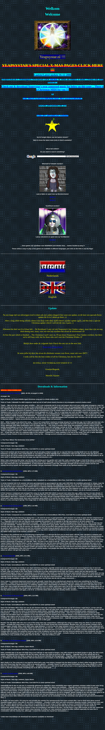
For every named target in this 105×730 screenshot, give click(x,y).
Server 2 (52, 200)
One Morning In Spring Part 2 (12, 506)
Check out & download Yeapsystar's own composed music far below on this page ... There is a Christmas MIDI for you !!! (52, 88)
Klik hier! (52, 240)
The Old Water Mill (8, 556)
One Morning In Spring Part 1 (12, 471)
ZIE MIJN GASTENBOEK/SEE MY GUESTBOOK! (52, 98)
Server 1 (52, 197)
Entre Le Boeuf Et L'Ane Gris (11, 393)
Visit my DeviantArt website (52, 115)
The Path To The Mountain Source (14, 640)
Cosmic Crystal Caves (10, 673)
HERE (54, 79)
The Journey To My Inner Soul (12, 595)
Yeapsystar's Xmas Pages (52, 347)
